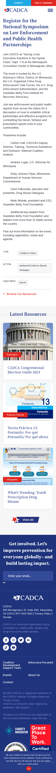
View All (28, 519)
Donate (18, 3)
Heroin (23, 282)
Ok (28, 768)
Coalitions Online (28, 253)
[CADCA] (15, 10)
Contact (8, 682)
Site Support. (22, 707)
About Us (34, 675)
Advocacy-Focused (40, 662)
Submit (4, 582)
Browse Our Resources (21, 294)
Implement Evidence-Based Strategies (33, 267)
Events (7, 675)
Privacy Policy (43, 613)
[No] (52, 762)
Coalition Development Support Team (12, 665)
